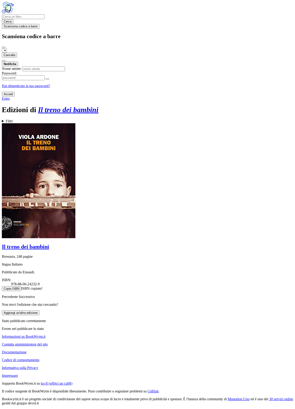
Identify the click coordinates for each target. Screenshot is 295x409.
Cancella (9, 55)
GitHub (153, 391)
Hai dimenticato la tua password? (26, 86)
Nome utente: (11, 69)
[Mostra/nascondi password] (47, 79)
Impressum (10, 376)
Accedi (8, 94)
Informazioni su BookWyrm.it (23, 336)
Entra (6, 98)
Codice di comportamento (20, 360)
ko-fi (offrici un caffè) (56, 383)
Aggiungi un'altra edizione (21, 313)
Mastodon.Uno (239, 399)
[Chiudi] (4, 47)
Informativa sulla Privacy (20, 368)
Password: (9, 73)
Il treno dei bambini (25, 247)
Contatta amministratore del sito (25, 344)
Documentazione (14, 352)
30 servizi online (281, 399)
